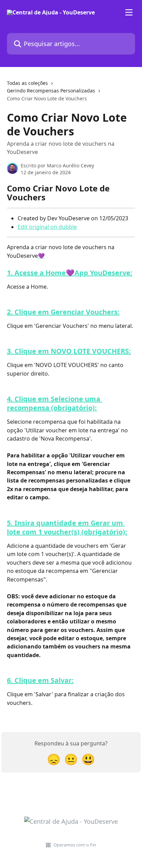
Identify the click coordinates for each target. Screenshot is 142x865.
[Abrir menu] (129, 12)
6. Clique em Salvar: (40, 680)
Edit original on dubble (47, 227)
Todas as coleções (27, 83)
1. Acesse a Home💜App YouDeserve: (69, 272)
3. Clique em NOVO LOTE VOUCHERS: (69, 351)
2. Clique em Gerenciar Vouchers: (63, 312)
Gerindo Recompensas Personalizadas (51, 90)
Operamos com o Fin (74, 845)
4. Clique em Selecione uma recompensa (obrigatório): (54, 403)
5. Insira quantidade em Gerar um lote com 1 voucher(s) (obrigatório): (67, 527)
